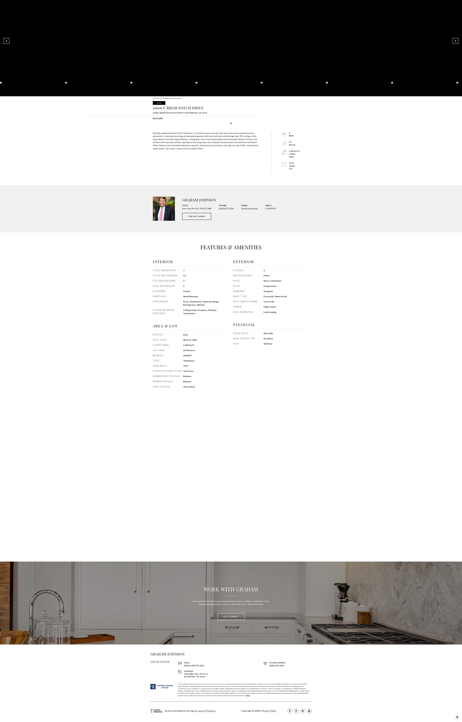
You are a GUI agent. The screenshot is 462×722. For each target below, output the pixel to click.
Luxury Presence (207, 710)
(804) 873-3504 (226, 208)
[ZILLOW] (309, 710)
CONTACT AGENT (196, 216)
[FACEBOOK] (289, 710)
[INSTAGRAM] (296, 710)
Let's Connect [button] (231, 617)
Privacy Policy (269, 710)
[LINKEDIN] (302, 710)
